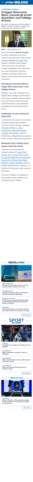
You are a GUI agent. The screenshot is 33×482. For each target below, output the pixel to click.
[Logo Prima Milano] (16, 2)
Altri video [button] (27, 408)
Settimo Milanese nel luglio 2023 (15, 60)
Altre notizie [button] (26, 315)
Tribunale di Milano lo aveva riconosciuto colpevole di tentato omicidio (14, 130)
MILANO (4, 93)
